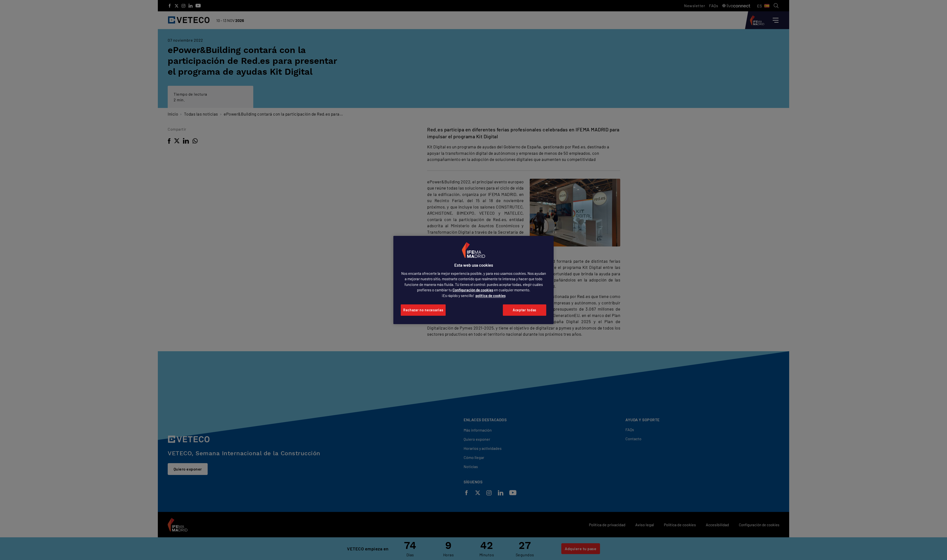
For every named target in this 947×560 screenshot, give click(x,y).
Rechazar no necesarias (423, 310)
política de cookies (490, 295)
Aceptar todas (524, 310)
